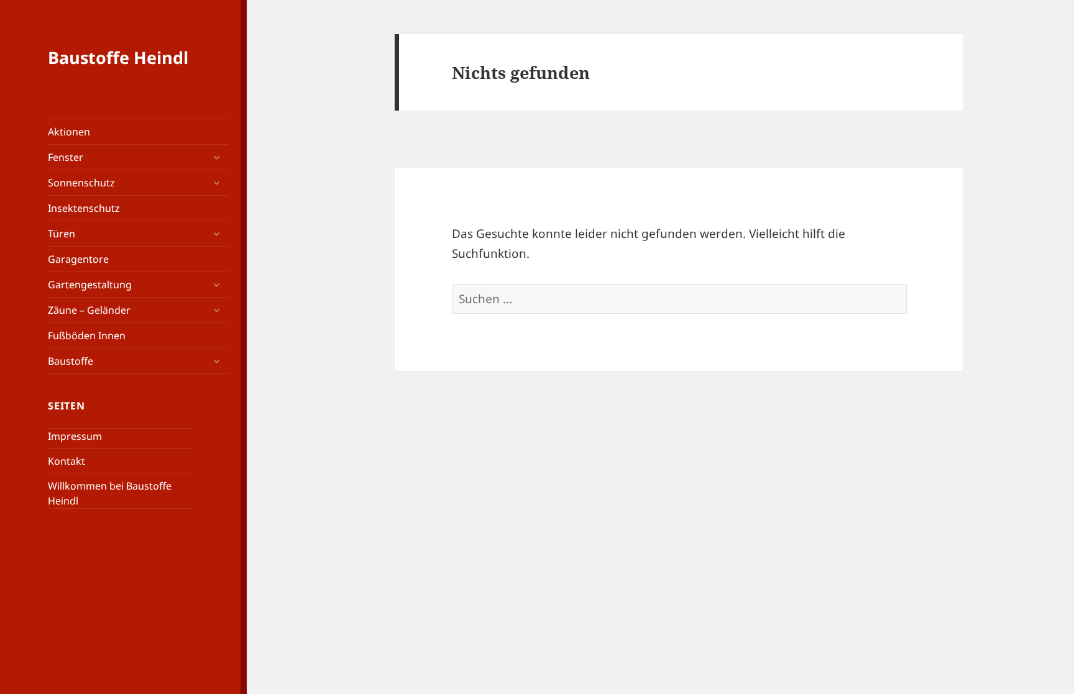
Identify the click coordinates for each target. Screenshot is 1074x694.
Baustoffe (70, 361)
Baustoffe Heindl (118, 57)
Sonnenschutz (81, 182)
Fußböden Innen (87, 335)
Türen (61, 233)
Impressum (75, 436)
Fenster (65, 157)
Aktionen (69, 132)
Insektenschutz (84, 208)
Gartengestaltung (90, 284)
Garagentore (78, 259)
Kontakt (66, 461)
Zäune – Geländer (89, 310)
